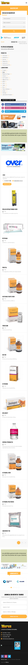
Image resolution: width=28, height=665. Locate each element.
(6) (6, 65)
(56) (7, 89)
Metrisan (4, 238)
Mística (7, 662)
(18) (4, 87)
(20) (6, 61)
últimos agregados (22, 42)
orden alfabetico (23, 43)
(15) (5, 59)
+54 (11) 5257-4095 (6, 636)
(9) (4, 81)
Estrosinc (5, 384)
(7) (4, 70)
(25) (7, 74)
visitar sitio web (7, 184)
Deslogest (5, 413)
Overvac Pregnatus (7, 442)
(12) (6, 79)
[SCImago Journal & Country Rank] (7, 645)
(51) (5, 63)
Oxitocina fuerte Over (8, 296)
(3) (4, 92)
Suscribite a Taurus (6, 632)
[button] (9, 587)
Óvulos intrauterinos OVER (9, 209)
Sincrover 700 (6, 531)
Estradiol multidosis (8, 502)
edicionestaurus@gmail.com (8, 638)
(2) (5, 57)
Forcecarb (5, 325)
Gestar (4, 355)
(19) (4, 85)
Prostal (4, 267)
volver (2, 41)
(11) (4, 91)
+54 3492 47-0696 (7, 180)
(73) (5, 55)
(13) (5, 75)
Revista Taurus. (4, 659)
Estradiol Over (6, 472)
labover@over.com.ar (18, 180)
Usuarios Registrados (6, 634)
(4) (7, 94)
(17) (4, 72)
